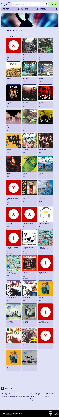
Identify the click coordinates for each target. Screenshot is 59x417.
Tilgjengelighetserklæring (16, 413)
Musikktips (32, 400)
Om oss (32, 396)
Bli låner (32, 398)
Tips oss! (53, 4)
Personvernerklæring (5, 413)
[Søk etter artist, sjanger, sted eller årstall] (46, 4)
